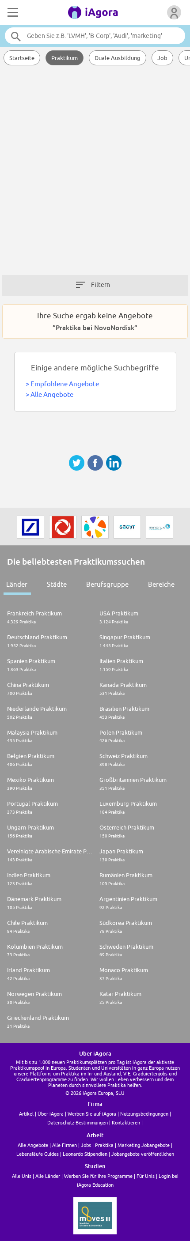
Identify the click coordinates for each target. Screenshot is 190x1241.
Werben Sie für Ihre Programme (98, 1176)
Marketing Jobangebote (144, 1145)
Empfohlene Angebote (64, 384)
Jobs (86, 1145)
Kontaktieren (126, 1122)
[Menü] (12, 12)
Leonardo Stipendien (85, 1154)
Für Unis (146, 1176)
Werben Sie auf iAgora (92, 1114)
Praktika (104, 1145)
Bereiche (161, 584)
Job (162, 57)
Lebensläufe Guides (37, 1154)
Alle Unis (21, 1176)
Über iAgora (51, 1114)
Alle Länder (47, 1176)
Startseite (21, 57)
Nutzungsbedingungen (144, 1114)
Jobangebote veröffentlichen (142, 1154)
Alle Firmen (64, 1145)
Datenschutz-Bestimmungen (77, 1122)
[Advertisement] (95, 174)
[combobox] (95, 35)
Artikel (26, 1114)
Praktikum (64, 57)
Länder (16, 584)
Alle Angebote (51, 394)
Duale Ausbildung (118, 57)
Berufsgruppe (107, 584)
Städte (57, 584)
